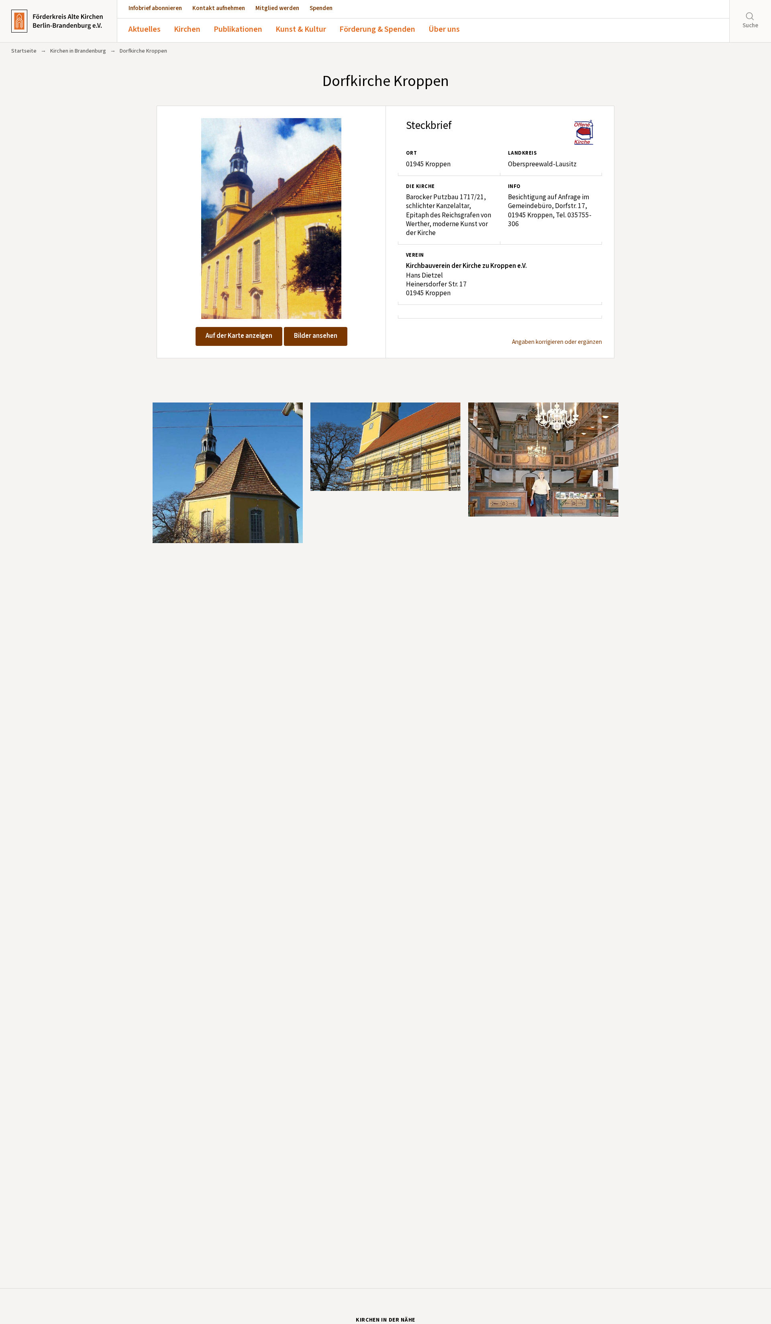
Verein (415, 255)
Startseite (24, 51)
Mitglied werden (277, 8)
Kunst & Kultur (300, 29)
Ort (411, 153)
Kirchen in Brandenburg (78, 51)
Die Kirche (420, 186)
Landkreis (522, 153)
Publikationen (238, 29)
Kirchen (187, 29)
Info (514, 186)
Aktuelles (144, 29)
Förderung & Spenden (377, 29)
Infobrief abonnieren (155, 8)
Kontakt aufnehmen (218, 8)
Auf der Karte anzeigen (239, 336)
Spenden (321, 8)
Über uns (444, 29)
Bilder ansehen (315, 336)
